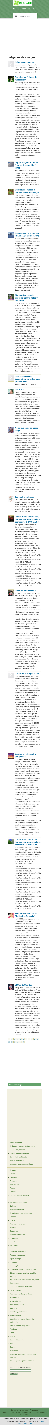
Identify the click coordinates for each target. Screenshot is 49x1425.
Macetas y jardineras (18, 1312)
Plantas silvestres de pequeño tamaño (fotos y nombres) (26, 298)
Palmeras (13, 1177)
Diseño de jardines (17, 1150)
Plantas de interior (17, 1224)
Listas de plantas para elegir (21, 1164)
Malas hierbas (15, 1315)
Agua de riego (15, 1259)
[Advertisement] (24, 36)
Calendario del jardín (18, 1157)
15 (17, 1042)
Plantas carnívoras (17, 1235)
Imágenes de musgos (24, 62)
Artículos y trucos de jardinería (22, 1146)
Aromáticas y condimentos (21, 1213)
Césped (13, 1217)
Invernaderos (15, 1301)
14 (14, 1042)
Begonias (14, 1245)
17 (23, 1042)
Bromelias (14, 1238)
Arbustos (13, 1181)
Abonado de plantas (18, 1251)
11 (37, 1039)
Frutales (13, 1174)
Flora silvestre (15, 1290)
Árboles (13, 1170)
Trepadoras (14, 1184)
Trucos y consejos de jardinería (22, 1361)
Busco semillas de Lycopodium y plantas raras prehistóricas (27, 379)
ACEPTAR (28, 1423)
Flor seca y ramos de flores (21, 1287)
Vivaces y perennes (18, 1199)
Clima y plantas (16, 1266)
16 (20, 1042)
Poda (12, 1333)
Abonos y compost (17, 1255)
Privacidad (34, 1410)
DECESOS (19, 389)
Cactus (13, 1192)
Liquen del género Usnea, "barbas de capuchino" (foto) (26, 165)
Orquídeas (14, 1231)
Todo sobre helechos (24, 497)
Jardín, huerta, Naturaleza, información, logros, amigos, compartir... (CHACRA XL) (28, 842)
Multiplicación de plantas (20, 1325)
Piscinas (13, 1329)
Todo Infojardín (16, 1143)
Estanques (14, 1283)
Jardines (13, 1308)
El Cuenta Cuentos (23, 985)
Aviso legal (24, 1410)
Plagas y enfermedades (19, 1153)
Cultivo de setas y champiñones (23, 1269)
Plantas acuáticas (17, 1210)
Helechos (13, 1242)
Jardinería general (17, 1305)
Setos (12, 1343)
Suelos (12, 1347)
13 (12, 1042)
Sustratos (14, 1351)
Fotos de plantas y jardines (21, 1294)
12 (9, 1042)
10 (34, 1039)
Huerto (12, 1220)
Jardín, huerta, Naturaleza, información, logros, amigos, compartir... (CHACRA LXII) (28, 519)
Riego (12, 1336)
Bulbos (13, 1206)
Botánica (13, 1262)
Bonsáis (13, 1227)
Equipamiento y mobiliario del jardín (24, 1279)
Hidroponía (14, 1297)
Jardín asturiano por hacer (27, 673)
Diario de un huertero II (25, 591)
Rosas (12, 1188)
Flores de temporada (18, 1202)
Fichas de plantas (17, 1160)
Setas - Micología (17, 1340)
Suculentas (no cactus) (19, 1195)
